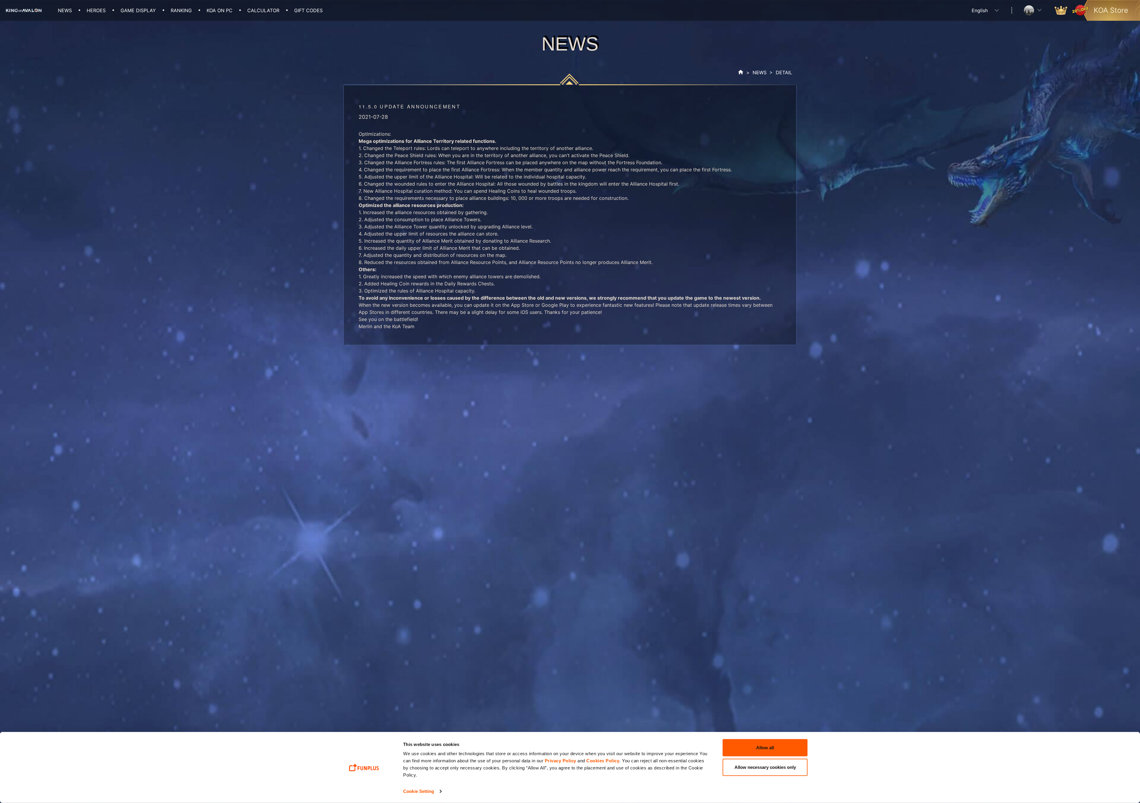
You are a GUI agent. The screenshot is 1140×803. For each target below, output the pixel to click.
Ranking (181, 10)
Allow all (765, 747)
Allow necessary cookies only (765, 766)
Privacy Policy (560, 760)
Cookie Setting (418, 791)
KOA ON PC (219, 10)
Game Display (138, 10)
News (65, 10)
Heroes (96, 10)
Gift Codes (308, 10)
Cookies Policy (602, 760)
